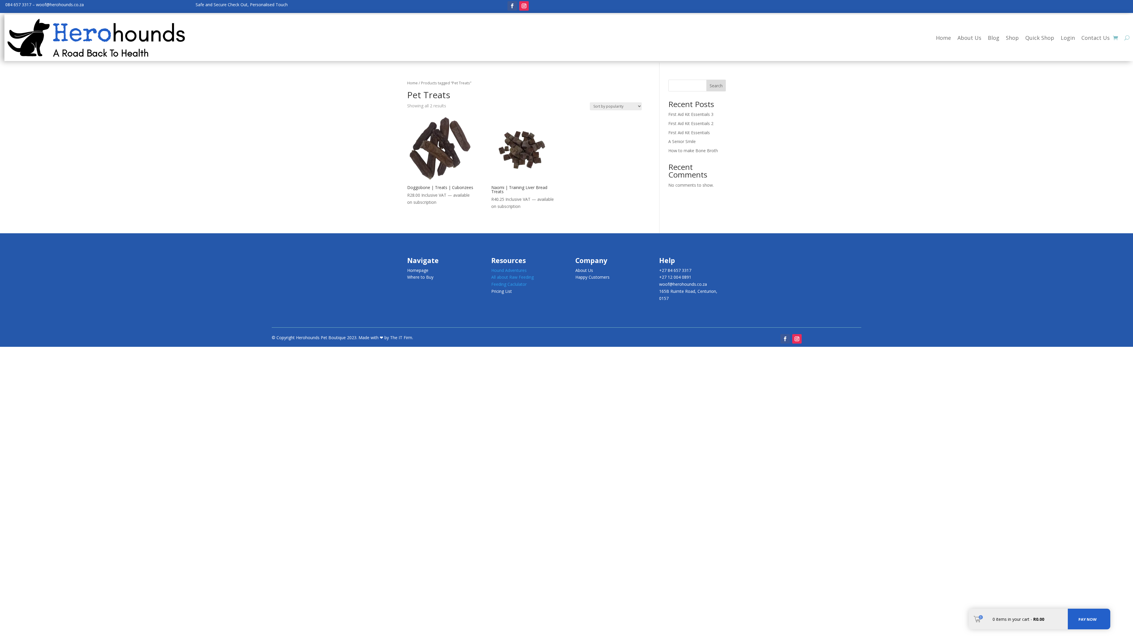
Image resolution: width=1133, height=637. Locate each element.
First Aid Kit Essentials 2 (690, 123)
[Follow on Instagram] (524, 6)
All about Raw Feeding (512, 277)
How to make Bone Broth (693, 150)
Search (716, 85)
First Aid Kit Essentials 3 (690, 114)
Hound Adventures (509, 270)
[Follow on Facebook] (512, 6)
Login (1068, 37)
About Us (969, 37)
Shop (1012, 37)
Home (943, 37)
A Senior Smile (682, 141)
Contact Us (1095, 37)
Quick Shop (1039, 37)
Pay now (1087, 619)
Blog (993, 37)
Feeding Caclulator (509, 284)
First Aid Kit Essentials (689, 132)
